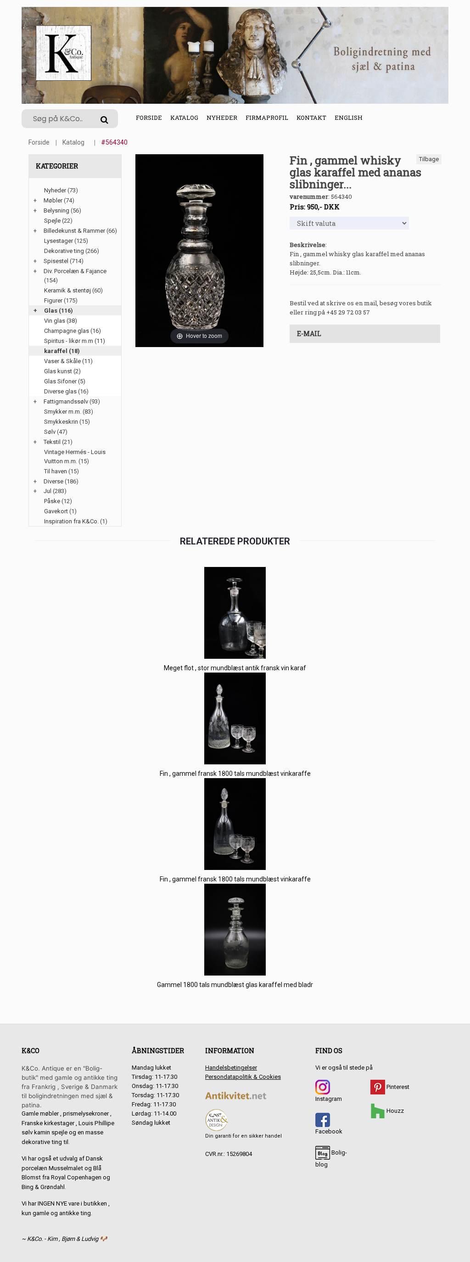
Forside (149, 117)
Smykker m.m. (62, 411)
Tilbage (429, 159)
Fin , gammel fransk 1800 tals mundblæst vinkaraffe (235, 773)
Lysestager (58, 240)
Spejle (52, 220)
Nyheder (222, 117)
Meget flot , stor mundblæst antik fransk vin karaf (235, 668)
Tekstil (52, 441)
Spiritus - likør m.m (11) (74, 340)
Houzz (394, 1110)
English (349, 117)
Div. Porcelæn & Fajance (75, 271)
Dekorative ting (64, 250)
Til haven (55, 471)
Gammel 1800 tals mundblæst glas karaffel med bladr (235, 984)
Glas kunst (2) (62, 371)
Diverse (53, 481)
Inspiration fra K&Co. (71, 521)
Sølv (50, 431)
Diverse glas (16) (66, 391)
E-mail (309, 333)
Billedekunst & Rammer (74, 230)
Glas (50, 310)
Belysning (56, 210)
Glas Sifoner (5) (64, 381)
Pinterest (397, 1086)
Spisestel (56, 261)
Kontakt (311, 117)
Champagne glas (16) (72, 330)
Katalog (184, 117)
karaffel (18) (62, 351)
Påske (52, 501)
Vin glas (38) (60, 320)
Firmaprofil (267, 117)
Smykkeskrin (61, 421)
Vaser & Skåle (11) (68, 361)
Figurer (53, 300)
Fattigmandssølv (66, 401)
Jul (47, 491)
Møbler (53, 200)
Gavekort (56, 511)
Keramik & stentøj (67, 290)
